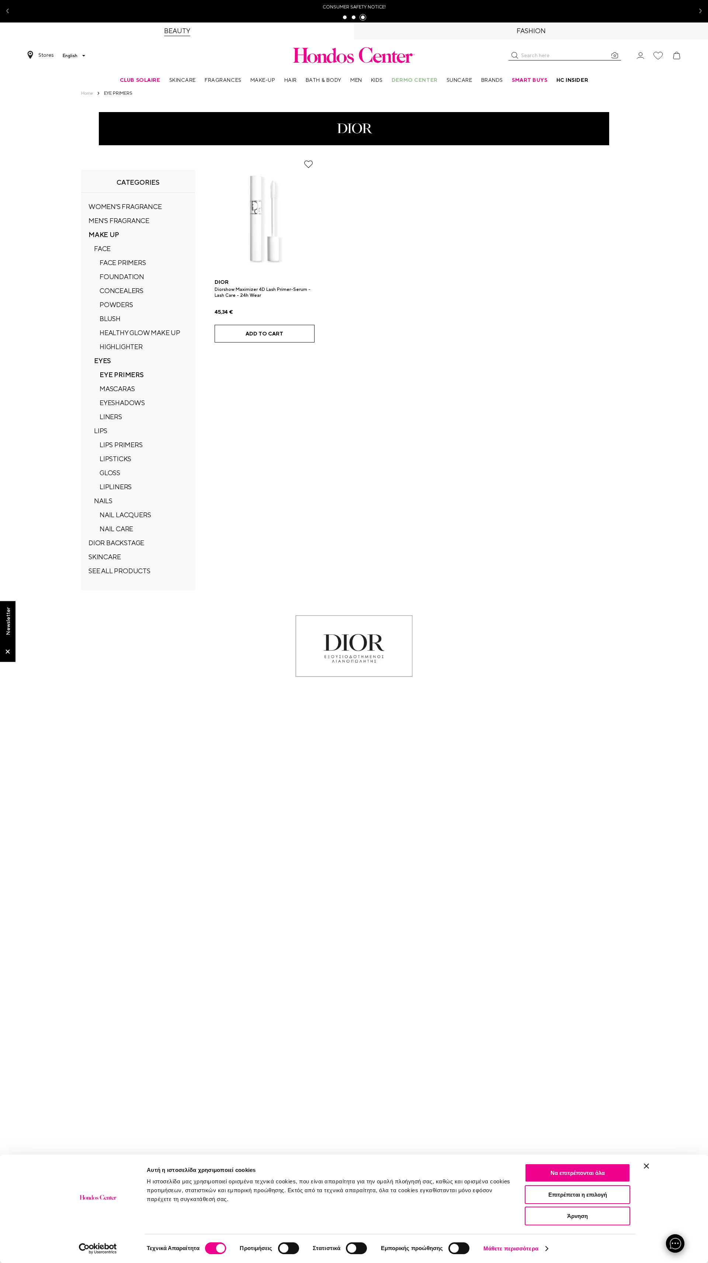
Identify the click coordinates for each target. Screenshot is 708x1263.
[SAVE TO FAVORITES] (308, 164)
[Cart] (676, 55)
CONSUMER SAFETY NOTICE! (354, 7)
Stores (46, 55)
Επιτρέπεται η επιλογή (577, 1194)
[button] (514, 55)
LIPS (100, 431)
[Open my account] (640, 55)
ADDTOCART (264, 334)
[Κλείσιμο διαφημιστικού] (646, 1166)
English (70, 55)
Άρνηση (577, 1216)
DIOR (222, 282)
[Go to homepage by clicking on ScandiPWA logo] (354, 55)
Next (697, 11)
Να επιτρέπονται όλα (578, 1173)
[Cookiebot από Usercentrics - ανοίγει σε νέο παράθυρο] (98, 1248)
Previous (10, 11)
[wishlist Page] (658, 55)
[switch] (288, 1248)
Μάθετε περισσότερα (510, 1248)
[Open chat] (675, 1243)
